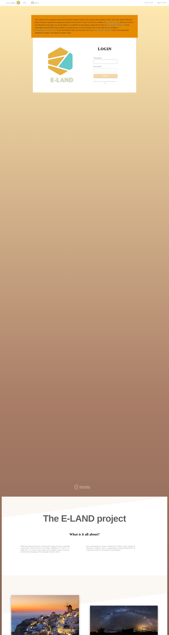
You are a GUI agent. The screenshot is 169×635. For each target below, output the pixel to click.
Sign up (149, 3)
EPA (25, 3)
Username (98, 58)
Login (163, 3)
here (105, 83)
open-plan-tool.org (112, 22)
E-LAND (10, 3)
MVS (36, 3)
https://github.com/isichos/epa (45, 30)
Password (98, 66)
